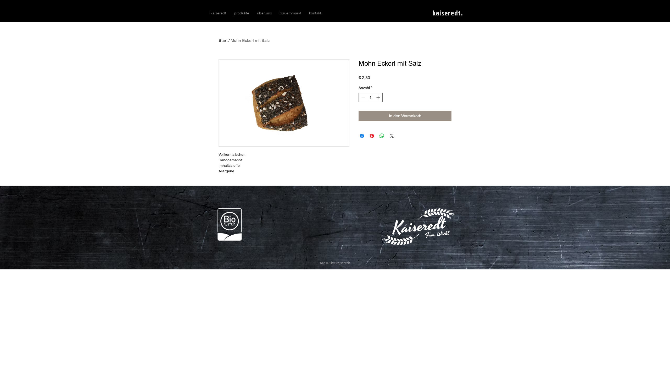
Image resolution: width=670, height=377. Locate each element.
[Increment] (378, 97)
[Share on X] (392, 136)
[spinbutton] (370, 97)
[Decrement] (362, 97)
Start (223, 40)
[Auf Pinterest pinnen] (372, 136)
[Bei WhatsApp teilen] (382, 136)
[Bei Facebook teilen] (362, 136)
